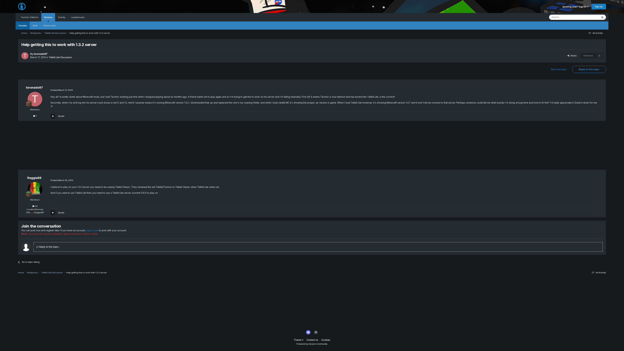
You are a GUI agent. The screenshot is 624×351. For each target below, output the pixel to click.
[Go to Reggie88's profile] (35, 189)
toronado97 (40, 53)
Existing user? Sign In (575, 6)
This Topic (589, 17)
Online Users (49, 25)
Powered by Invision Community (312, 344)
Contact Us (312, 339)
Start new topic (559, 69)
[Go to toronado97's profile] (24, 55)
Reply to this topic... (49, 246)
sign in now (92, 230)
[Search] (602, 17)
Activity (61, 17)
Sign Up (599, 6)
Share (573, 55)
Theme (298, 339)
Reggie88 (34, 178)
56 (36, 206)
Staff (35, 25)
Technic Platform (29, 17)
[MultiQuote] (53, 116)
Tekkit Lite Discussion (60, 57)
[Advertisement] (77, 147)
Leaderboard (77, 17)
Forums (23, 25)
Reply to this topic (589, 69)
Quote (61, 116)
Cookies (325, 339)
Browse (48, 17)
